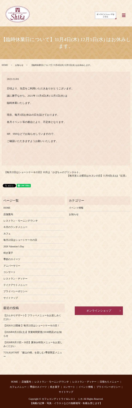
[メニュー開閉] (123, 15)
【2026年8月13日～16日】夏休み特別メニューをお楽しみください (32, 344)
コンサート (9, 272)
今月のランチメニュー (15, 227)
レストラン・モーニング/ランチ (20, 220)
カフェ (7, 233)
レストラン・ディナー (15, 278)
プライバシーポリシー (15, 291)
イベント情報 (76, 208)
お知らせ (19, 65)
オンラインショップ (98, 310)
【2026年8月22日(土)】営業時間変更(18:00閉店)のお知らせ (32, 334)
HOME (5, 65)
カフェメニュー (18, 387)
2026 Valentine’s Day (13, 246)
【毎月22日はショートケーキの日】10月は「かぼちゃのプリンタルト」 (42, 172)
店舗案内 (8, 214)
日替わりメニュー (109, 382)
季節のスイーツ (11, 259)
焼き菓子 (8, 253)
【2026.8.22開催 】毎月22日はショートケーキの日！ (31, 325)
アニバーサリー (11, 265)
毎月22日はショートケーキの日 (20, 240)
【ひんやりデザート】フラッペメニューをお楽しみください (32, 317)
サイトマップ (10, 298)
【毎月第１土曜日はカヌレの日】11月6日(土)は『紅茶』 (97, 175)
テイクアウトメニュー (15, 285)
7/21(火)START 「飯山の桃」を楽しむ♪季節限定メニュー (32, 354)
